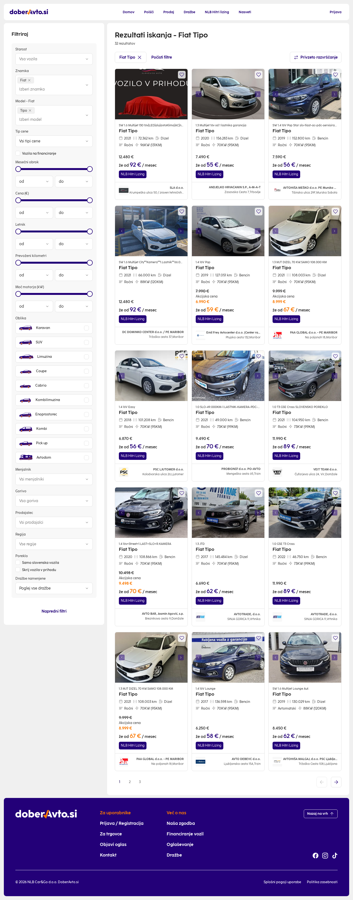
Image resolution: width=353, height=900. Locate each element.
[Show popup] (87, 59)
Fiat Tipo (127, 57)
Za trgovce (111, 834)
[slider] (18, 169)
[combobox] (49, 59)
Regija (20, 534)
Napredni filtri (54, 611)
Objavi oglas (113, 844)
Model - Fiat (25, 101)
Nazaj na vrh (317, 814)
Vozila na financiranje (39, 154)
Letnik (20, 225)
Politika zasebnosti (322, 882)
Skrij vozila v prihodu (39, 570)
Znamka (22, 71)
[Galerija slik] (228, 94)
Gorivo (20, 491)
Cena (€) (22, 193)
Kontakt (108, 855)
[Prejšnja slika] (198, 94)
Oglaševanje (180, 844)
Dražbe (174, 855)
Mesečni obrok (27, 162)
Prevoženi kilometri (31, 256)
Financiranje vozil (185, 834)
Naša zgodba (181, 823)
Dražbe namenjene (30, 579)
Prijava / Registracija (122, 823)
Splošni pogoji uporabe (282, 882)
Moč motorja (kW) (29, 287)
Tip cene (21, 131)
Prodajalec (24, 513)
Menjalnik (23, 470)
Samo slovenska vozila (40, 563)
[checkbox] (17, 153)
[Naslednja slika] (258, 94)
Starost (21, 49)
